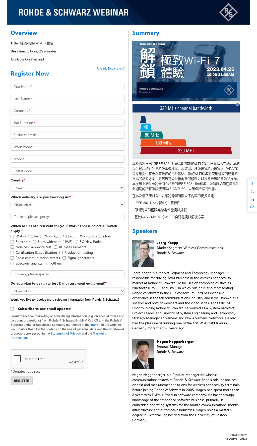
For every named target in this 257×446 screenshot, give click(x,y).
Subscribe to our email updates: (44, 308)
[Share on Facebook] (252, 183)
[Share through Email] (252, 207)
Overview (24, 33)
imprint (95, 325)
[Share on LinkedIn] (252, 199)
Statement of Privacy (66, 333)
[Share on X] (252, 191)
